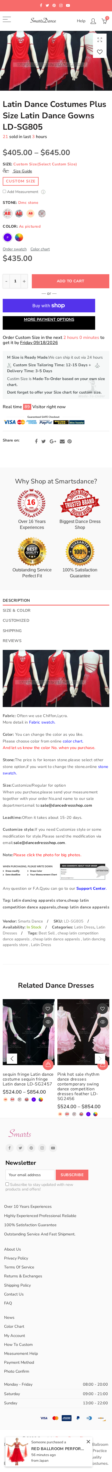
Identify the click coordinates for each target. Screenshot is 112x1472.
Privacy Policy (16, 1258)
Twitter (43, 441)
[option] (56, 61)
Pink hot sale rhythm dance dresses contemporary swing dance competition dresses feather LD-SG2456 (78, 1086)
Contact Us (14, 1294)
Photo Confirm (16, 1371)
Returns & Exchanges (23, 1276)
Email (62, 441)
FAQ (8, 1303)
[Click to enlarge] (100, 40)
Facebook (36, 441)
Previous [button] (12, 1059)
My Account (14, 1335)
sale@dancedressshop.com (66, 805)
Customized (16, 620)
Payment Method (19, 1362)
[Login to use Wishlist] (100, 52)
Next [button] (100, 1059)
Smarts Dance (30, 921)
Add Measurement (23, 192)
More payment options (49, 319)
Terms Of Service (19, 1267)
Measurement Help (21, 1353)
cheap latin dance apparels (57, 939)
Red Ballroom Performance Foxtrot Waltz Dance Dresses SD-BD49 (58, 1448)
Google (53, 441)
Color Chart (14, 1326)
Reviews (12, 640)
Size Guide (22, 171)
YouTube (53, 1148)
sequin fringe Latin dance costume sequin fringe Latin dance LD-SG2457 (28, 1079)
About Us (12, 1249)
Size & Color (16, 610)
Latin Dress (84, 927)
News (9, 1317)
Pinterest (69, 441)
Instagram (42, 1148)
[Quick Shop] (48, 1064)
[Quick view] (48, 1022)
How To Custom (18, 1344)
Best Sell (47, 933)
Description (16, 600)
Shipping (12, 630)
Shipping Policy (17, 1285)
